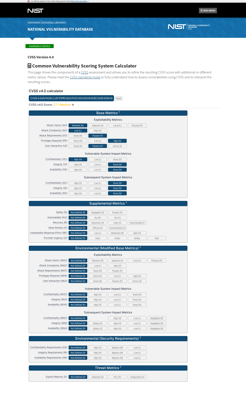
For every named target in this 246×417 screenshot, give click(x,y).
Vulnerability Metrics (39, 46)
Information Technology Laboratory (47, 22)
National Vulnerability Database (60, 29)
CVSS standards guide (85, 77)
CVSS (84, 72)
